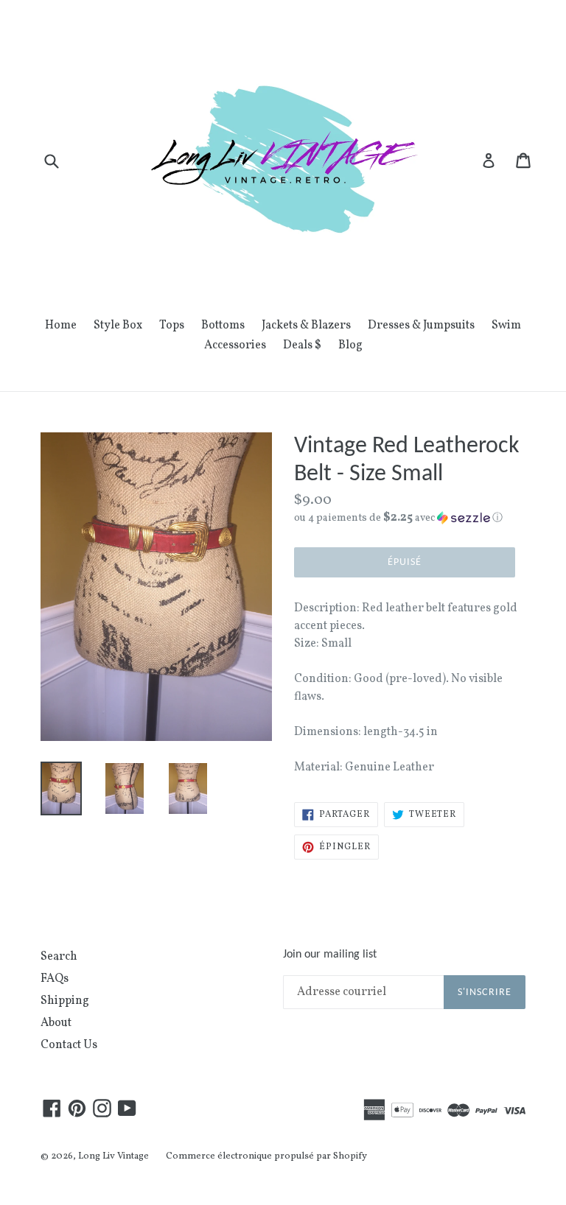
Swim (506, 325)
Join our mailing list (330, 954)
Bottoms (223, 325)
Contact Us (69, 1045)
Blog (350, 345)
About (56, 1023)
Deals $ (302, 345)
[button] (409, 518)
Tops (171, 325)
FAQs (55, 979)
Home (61, 325)
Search (59, 957)
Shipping (65, 1001)
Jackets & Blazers (306, 325)
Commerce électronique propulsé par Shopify (266, 1156)
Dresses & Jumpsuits (421, 325)
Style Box (118, 325)
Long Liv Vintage (113, 1156)
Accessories (235, 345)
